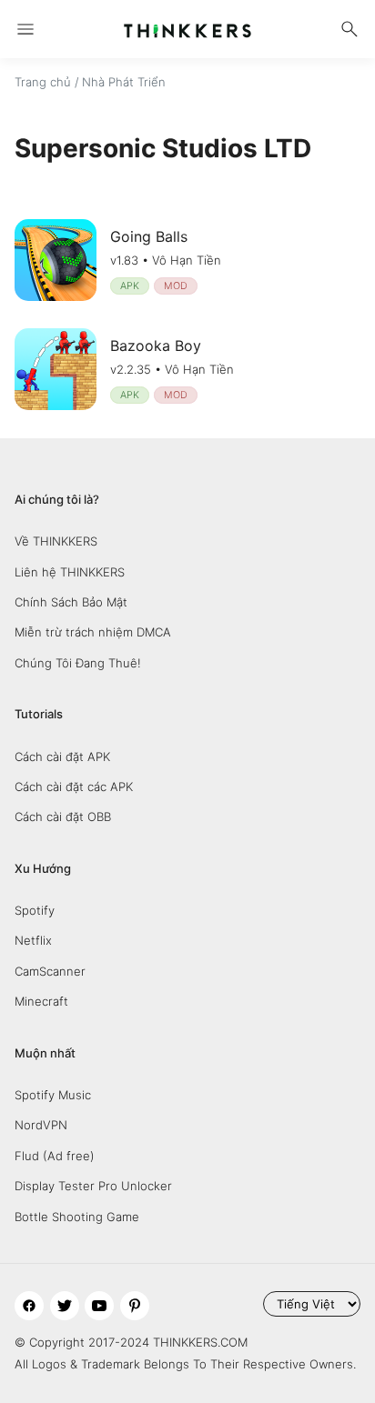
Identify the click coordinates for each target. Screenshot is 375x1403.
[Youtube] (99, 1305)
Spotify (35, 910)
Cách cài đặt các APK (74, 786)
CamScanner (50, 971)
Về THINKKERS (56, 541)
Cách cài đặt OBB (63, 816)
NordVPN (41, 1124)
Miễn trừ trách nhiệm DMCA (93, 632)
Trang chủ (43, 82)
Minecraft (41, 1001)
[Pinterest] (134, 1305)
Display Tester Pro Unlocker (93, 1185)
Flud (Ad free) (55, 1155)
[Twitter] (64, 1305)
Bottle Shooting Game (77, 1216)
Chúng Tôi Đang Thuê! (78, 663)
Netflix (33, 940)
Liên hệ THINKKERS (70, 572)
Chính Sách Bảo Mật (71, 602)
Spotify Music (53, 1094)
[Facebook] (29, 1305)
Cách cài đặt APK (62, 756)
